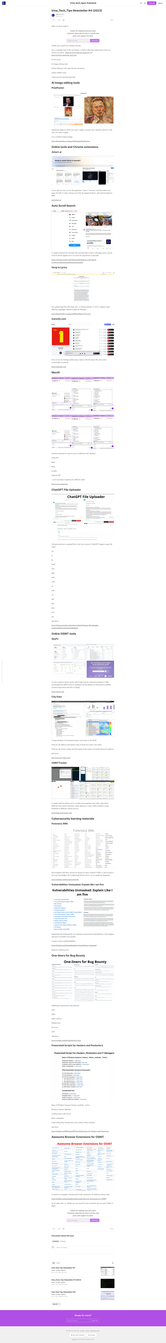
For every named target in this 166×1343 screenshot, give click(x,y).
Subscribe (152, 3)
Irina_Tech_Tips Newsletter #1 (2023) (66, 1280)
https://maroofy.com (59, 367)
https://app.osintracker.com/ (62, 813)
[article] (83, 1271)
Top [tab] (54, 1263)
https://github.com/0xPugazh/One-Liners (66, 1040)
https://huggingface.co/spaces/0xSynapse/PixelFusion (71, 141)
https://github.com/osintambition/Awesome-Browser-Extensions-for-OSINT (79, 1199)
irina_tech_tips (60, 14)
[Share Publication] (144, 3)
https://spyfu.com (58, 692)
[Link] (49, 82)
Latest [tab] (58, 1263)
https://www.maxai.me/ (60, 484)
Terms (87, 1330)
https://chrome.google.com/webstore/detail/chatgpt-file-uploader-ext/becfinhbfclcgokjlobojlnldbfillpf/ (75, 626)
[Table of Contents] (2, 671)
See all (55, 1304)
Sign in (160, 3)
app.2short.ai (56, 200)
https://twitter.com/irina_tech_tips (64, 55)
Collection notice (95, 1330)
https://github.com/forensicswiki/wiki (65, 879)
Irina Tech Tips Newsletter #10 (64, 1292)
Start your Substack (78, 1335)
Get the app (91, 1335)
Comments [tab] (56, 1241)
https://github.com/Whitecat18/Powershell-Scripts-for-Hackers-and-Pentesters (80, 1131)
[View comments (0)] (59, 20)
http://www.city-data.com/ (61, 758)
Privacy (82, 1330)
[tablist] (59, 1241)
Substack (74, 1339)
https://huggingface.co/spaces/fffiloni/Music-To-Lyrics (71, 314)
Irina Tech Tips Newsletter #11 (63, 1268)
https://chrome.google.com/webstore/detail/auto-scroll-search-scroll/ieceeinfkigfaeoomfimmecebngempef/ (74, 261)
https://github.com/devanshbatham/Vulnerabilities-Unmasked (74, 945)
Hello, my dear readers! (58, 1270)
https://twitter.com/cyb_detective (77, 52)
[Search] (141, 3)
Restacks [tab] (62, 1241)
